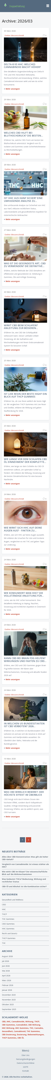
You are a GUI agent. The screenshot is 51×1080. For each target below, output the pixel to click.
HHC (4, 909)
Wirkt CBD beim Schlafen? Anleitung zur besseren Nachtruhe (21, 327)
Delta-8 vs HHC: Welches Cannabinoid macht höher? (22, 66)
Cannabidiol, (22, 1025)
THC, (32, 1028)
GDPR (25, 1067)
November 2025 (9, 999)
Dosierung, (22, 1034)
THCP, (37, 1021)
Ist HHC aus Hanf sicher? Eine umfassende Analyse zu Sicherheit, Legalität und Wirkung (23, 199)
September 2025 (9, 1009)
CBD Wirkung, (34, 1025)
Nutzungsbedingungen (25, 1059)
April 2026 (6, 975)
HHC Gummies (8, 928)
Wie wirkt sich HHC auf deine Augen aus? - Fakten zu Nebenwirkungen (23, 529)
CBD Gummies (8, 924)
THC (4, 943)
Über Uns (25, 1055)
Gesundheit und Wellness (12, 899)
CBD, (4, 1021)
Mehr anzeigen (13, 89)
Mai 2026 (6, 971)
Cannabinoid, (20, 1031)
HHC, (9, 1021)
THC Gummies (8, 919)
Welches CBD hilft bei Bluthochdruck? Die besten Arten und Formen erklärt (22, 134)
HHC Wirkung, (8, 1028)
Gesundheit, (7, 1031)
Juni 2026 (6, 966)
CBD (4, 904)
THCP (4, 914)
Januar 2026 (7, 990)
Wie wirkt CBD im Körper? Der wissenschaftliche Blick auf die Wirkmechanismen (24, 872)
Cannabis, (39, 1028)
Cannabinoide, (18, 1021)
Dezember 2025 (9, 995)
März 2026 (6, 980)
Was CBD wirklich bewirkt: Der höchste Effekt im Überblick (24, 793)
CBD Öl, (20, 1038)
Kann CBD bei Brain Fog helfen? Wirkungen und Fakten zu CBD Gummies (25, 659)
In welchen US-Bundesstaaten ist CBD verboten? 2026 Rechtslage (24, 725)
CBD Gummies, (9, 1025)
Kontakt (25, 1071)
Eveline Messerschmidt (14, 35)
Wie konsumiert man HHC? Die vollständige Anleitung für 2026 (23, 594)
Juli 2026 (5, 961)
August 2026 (7, 956)
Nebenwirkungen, (36, 1034)
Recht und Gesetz (9, 933)
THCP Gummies (8, 938)
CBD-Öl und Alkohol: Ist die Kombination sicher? (24, 886)
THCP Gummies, (9, 1038)
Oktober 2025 (8, 1004)
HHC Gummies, (22, 1028)
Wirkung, (29, 1021)
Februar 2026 (7, 985)
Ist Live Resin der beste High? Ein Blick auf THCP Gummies (25, 395)
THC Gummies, (33, 1031)
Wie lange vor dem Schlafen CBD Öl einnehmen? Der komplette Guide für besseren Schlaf (25, 460)
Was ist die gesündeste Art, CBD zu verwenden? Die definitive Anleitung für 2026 (25, 265)
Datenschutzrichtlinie (25, 1063)
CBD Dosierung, (9, 1034)
